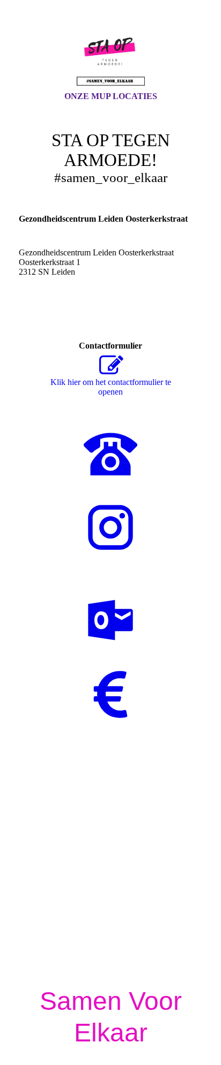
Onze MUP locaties (110, 96)
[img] (110, 55)
